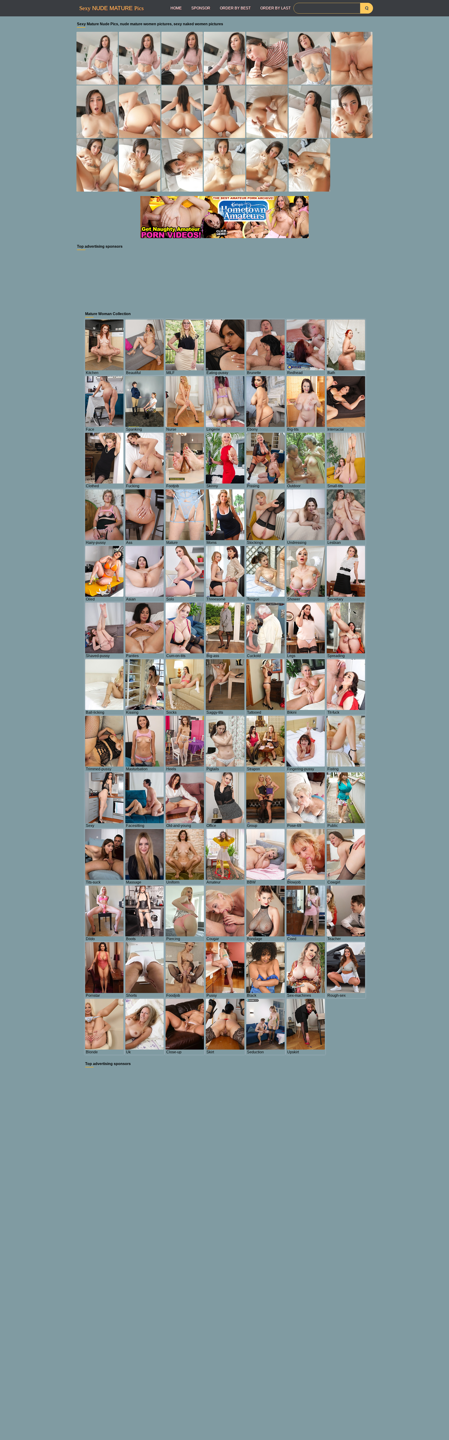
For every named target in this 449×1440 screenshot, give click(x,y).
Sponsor (200, 8)
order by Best (235, 8)
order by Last (275, 8)
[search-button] (366, 8)
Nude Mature (111, 8)
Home (176, 8)
